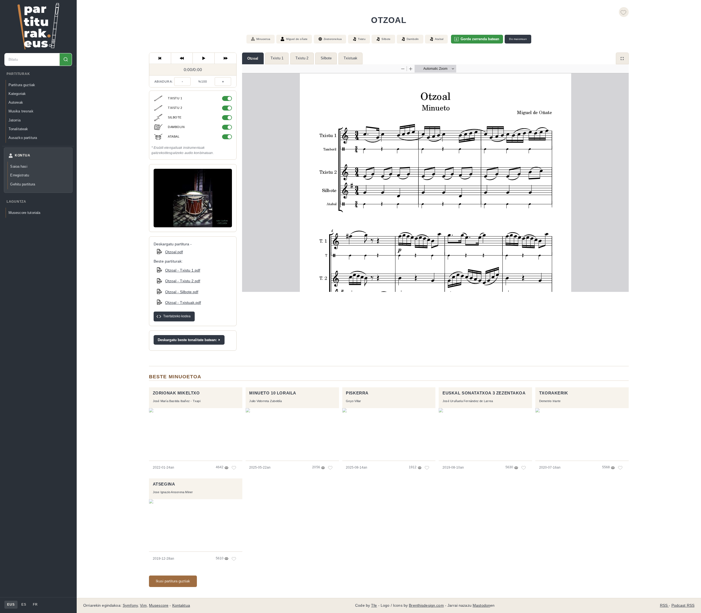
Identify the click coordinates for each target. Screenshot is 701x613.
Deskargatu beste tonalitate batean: (187, 340)
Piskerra (357, 393)
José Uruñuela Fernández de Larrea (468, 401)
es (23, 604)
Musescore (158, 605)
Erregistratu (19, 175)
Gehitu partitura (22, 184)
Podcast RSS (683, 605)
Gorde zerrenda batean (480, 39)
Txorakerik (553, 393)
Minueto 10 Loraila (272, 393)
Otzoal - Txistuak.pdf (183, 302)
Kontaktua (181, 605)
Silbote (326, 58)
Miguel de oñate (297, 38)
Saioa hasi (18, 166)
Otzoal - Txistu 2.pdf (182, 281)
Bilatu (65, 59)
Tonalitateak (18, 129)
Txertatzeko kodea (177, 316)
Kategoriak (17, 94)
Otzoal (252, 58)
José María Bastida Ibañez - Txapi (176, 401)
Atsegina (164, 484)
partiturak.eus (38, 26)
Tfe (374, 605)
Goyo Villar (353, 401)
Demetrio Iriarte (550, 401)
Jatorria (14, 120)
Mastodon (481, 605)
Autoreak (15, 102)
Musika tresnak (20, 111)
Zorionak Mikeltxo (176, 393)
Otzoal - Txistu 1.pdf (182, 270)
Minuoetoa (263, 38)
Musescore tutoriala (24, 213)
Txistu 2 (301, 58)
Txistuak (350, 58)
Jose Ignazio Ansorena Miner (173, 492)
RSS (664, 605)
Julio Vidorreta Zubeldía (265, 401)
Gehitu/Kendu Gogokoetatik (624, 12)
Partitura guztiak (21, 85)
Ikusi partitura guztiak (173, 581)
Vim (143, 605)
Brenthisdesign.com (426, 605)
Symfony (130, 605)
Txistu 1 (277, 58)
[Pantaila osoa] (622, 58)
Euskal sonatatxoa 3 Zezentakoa (484, 393)
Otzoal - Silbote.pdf (181, 292)
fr (35, 604)
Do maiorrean (518, 38)
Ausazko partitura (22, 138)
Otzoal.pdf (174, 252)
